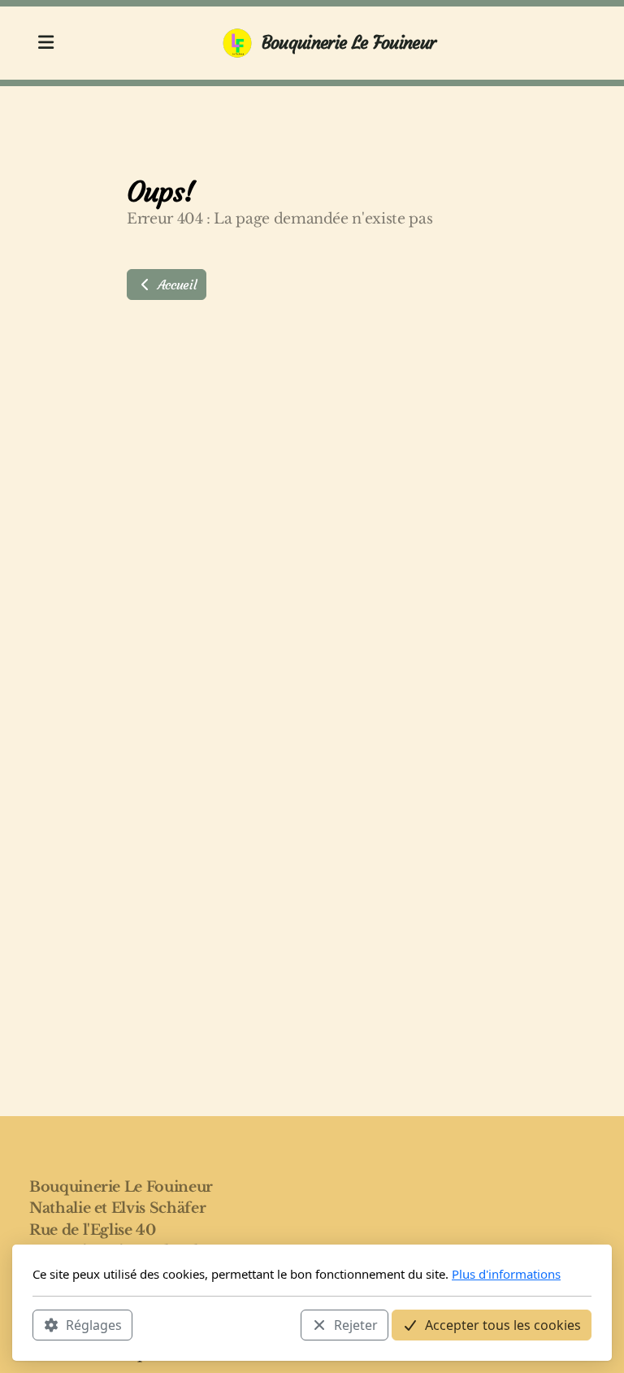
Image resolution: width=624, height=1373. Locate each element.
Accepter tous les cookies (503, 1325)
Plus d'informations (506, 1274)
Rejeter (356, 1325)
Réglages (94, 1325)
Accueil (175, 284)
